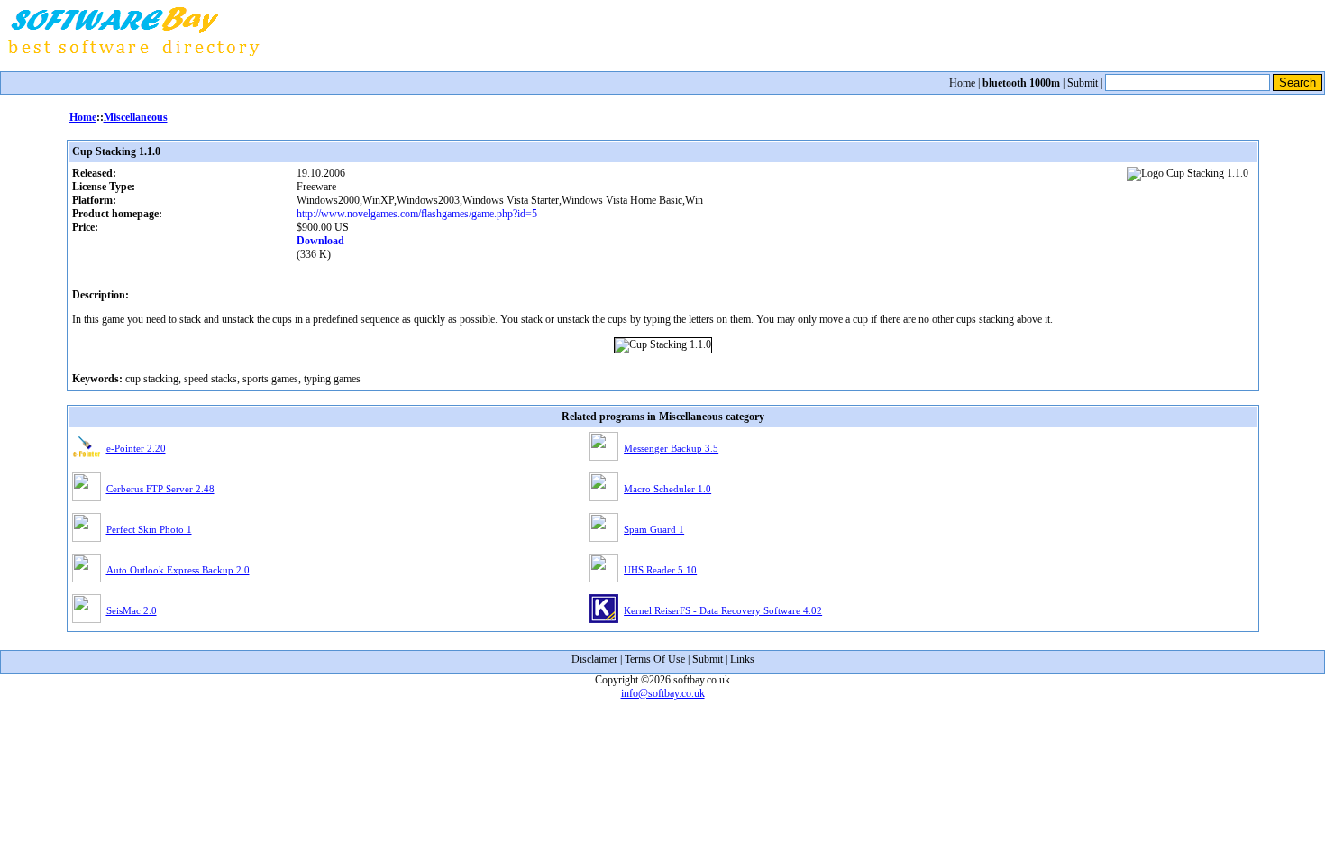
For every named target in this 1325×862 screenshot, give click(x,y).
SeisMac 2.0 (131, 610)
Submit (1082, 83)
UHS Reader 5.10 (660, 569)
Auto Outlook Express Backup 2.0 (178, 569)
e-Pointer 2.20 (136, 448)
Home (962, 83)
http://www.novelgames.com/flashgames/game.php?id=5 (417, 213)
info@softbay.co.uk (663, 693)
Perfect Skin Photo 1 (149, 529)
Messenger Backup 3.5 (671, 448)
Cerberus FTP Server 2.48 (160, 488)
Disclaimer (594, 659)
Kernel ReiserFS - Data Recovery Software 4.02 (723, 610)
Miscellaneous (136, 117)
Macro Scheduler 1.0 (667, 488)
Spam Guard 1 (654, 529)
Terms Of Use (655, 659)
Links (742, 659)
